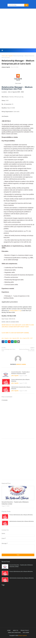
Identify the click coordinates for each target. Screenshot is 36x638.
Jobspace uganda (22, 635)
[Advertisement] (18, 29)
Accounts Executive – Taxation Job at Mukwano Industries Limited (20, 372)
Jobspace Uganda (6, 67)
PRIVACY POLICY (25, 630)
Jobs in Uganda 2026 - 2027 (26, 338)
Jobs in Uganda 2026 (14, 338)
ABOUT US (15, 630)
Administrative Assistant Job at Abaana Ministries (20, 387)
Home (3, 55)
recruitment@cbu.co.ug (15, 310)
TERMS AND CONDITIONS (14, 632)
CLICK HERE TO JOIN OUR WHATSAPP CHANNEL (15, 332)
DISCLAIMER (26, 632)
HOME (8, 630)
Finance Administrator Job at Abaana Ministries (20, 380)
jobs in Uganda (9, 55)
